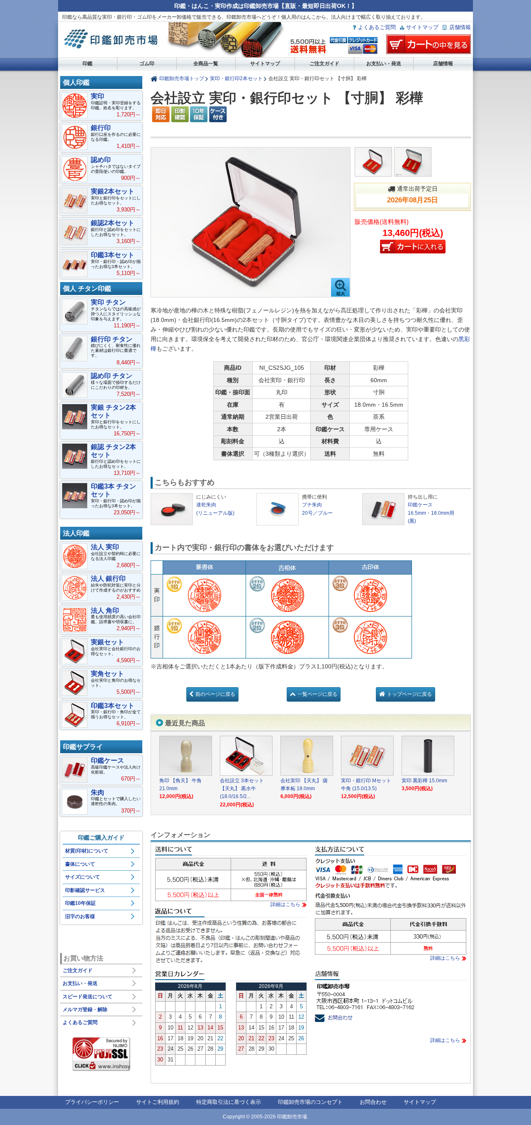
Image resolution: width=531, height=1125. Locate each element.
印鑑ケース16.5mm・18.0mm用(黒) (431, 513)
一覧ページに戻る (317, 694)
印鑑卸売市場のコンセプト (310, 1102)
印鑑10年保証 (80, 903)
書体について (80, 864)
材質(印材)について (86, 850)
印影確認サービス (85, 890)
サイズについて (82, 876)
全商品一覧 (205, 63)
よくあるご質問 (377, 27)
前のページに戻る (215, 694)
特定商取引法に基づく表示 (228, 1102)
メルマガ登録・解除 (85, 1009)
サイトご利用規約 (157, 1102)
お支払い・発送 (383, 63)
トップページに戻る (409, 694)
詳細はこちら (285, 904)
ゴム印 (146, 63)
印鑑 (88, 63)
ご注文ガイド (324, 63)
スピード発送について (87, 996)
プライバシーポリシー (92, 1102)
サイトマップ (422, 27)
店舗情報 (460, 27)
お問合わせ (373, 1102)
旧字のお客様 (80, 916)
